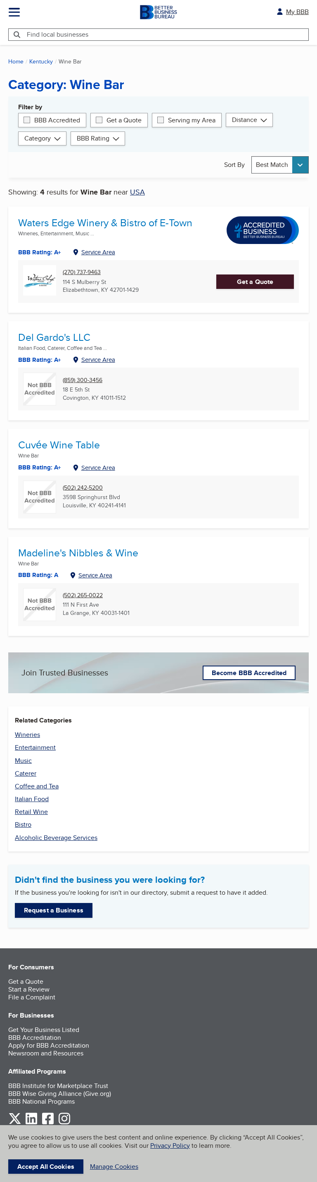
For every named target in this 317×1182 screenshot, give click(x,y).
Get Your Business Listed (43, 1029)
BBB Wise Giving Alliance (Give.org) (59, 1093)
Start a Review (29, 989)
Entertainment (35, 747)
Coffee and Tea (37, 786)
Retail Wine (31, 811)
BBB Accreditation (34, 1037)
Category (37, 138)
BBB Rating (93, 138)
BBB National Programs (41, 1101)
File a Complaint (31, 997)
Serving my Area (191, 120)
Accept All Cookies (45, 1166)
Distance (244, 119)
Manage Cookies (114, 1166)
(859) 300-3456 (82, 380)
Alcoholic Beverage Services (56, 837)
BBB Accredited (57, 120)
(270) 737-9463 (82, 272)
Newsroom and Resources (45, 1053)
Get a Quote (124, 120)
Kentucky (41, 61)
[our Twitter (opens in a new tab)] (14, 1123)
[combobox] (280, 165)
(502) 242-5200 (83, 487)
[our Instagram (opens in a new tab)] (64, 1123)
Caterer (25, 773)
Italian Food (32, 799)
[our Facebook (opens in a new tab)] (47, 1123)
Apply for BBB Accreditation (48, 1045)
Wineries (27, 734)
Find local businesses (57, 34)
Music (23, 760)
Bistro (23, 824)
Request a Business (53, 910)
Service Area (98, 252)
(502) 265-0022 (83, 595)
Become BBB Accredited (249, 673)
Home (16, 61)
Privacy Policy (170, 1145)
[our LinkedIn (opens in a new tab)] (31, 1123)
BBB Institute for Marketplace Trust (58, 1086)
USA (137, 192)
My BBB (297, 12)
